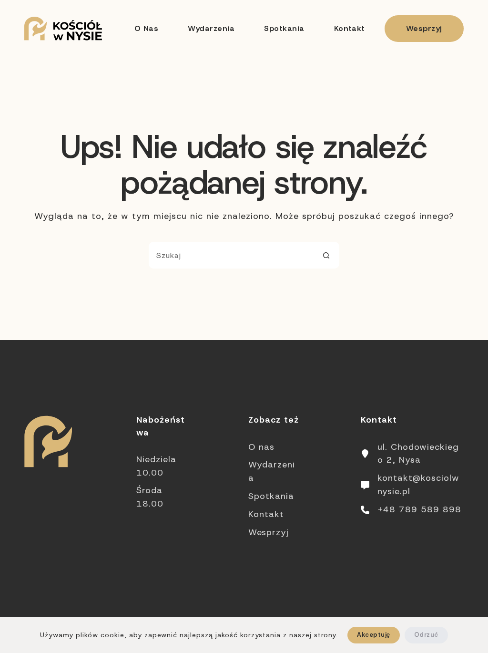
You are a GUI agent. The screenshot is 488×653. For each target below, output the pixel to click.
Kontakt (349, 28)
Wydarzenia (211, 28)
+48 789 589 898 (419, 509)
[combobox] (231, 255)
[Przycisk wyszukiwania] (326, 255)
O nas (146, 28)
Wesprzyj (424, 28)
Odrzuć (426, 635)
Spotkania (284, 28)
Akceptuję (373, 635)
